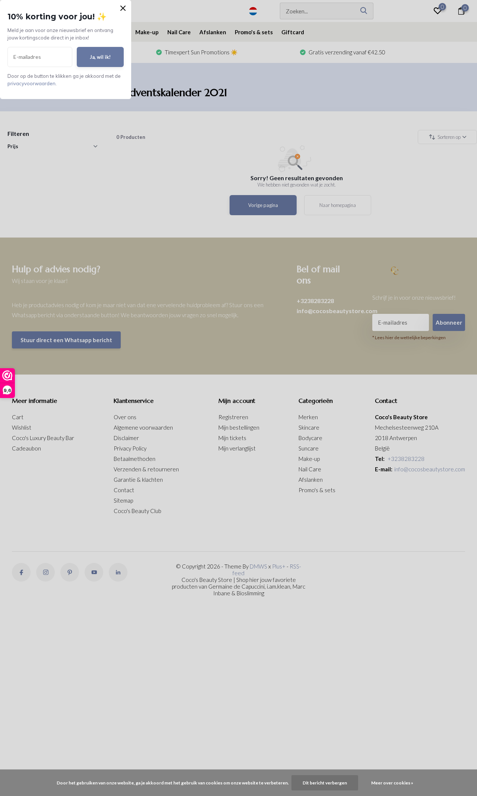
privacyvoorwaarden (31, 83)
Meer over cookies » (392, 783)
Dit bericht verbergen (325, 783)
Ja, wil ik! (100, 57)
